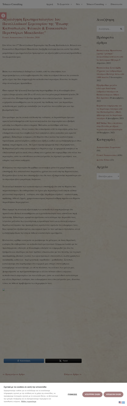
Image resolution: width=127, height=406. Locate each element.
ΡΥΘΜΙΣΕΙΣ (72, 394)
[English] (120, 402)
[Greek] (123, 402)
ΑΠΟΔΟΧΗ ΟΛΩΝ (113, 394)
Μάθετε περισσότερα (28, 401)
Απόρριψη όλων (92, 394)
